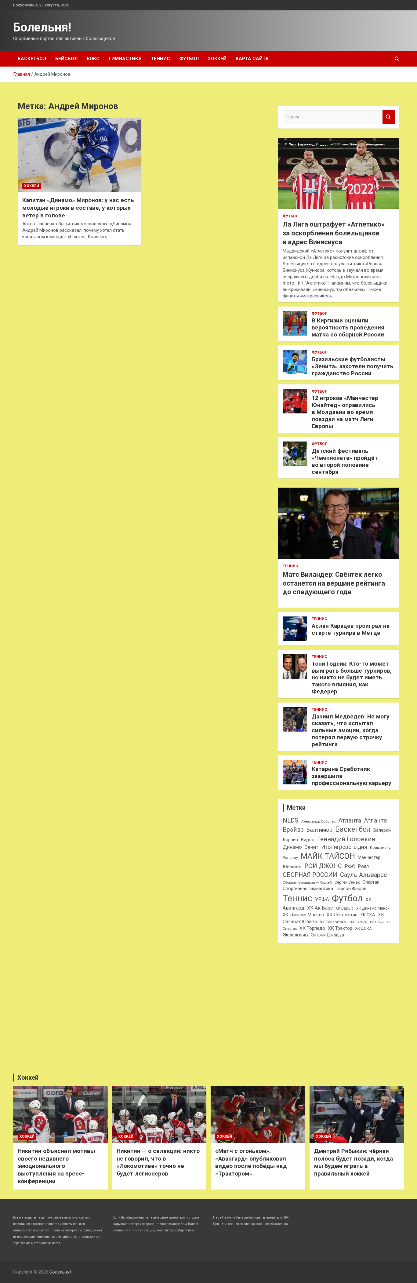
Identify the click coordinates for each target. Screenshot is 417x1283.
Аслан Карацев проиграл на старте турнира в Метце (351, 629)
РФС (350, 866)
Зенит (311, 847)
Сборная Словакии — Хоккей (307, 882)
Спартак (371, 882)
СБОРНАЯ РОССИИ (310, 874)
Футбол (189, 58)
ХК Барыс (344, 908)
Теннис (160, 58)
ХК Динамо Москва (303, 915)
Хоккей (217, 58)
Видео (307, 839)
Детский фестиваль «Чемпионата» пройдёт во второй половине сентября (345, 461)
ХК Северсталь (333, 922)
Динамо (292, 847)
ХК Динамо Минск (373, 908)
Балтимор (319, 830)
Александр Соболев (318, 821)
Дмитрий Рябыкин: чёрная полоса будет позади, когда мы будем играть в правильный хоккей (353, 1162)
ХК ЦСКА (363, 928)
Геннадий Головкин (346, 839)
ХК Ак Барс (320, 908)
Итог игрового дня (344, 847)
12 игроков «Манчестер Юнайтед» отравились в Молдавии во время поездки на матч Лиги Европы (345, 411)
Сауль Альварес (363, 874)
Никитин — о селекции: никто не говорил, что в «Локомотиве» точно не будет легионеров (158, 1162)
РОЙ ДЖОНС (323, 866)
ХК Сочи (377, 922)
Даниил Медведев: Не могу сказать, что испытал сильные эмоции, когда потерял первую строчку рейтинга (351, 730)
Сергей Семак (347, 882)
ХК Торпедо (312, 928)
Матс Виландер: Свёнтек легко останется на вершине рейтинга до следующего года (334, 583)
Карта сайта (252, 58)
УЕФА (322, 899)
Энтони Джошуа (327, 934)
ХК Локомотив (342, 915)
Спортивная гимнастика (308, 888)
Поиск (389, 117)
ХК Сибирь (358, 922)
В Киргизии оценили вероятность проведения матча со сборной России (348, 327)
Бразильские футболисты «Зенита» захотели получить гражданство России (352, 366)
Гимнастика (125, 58)
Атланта (349, 820)
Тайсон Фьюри (351, 888)
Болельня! (42, 27)
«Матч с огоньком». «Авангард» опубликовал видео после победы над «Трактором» (251, 1162)
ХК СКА (367, 914)
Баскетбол (32, 58)
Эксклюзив (295, 935)
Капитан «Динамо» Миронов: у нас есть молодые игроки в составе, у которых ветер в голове (78, 208)
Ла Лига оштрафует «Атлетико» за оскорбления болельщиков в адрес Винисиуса (334, 232)
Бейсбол (66, 58)
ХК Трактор (340, 928)
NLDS (290, 820)
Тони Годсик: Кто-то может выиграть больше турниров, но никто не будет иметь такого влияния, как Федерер (352, 677)
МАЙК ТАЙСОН (328, 856)
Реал (363, 866)
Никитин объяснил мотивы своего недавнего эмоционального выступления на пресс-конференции (56, 1166)
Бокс (93, 58)
